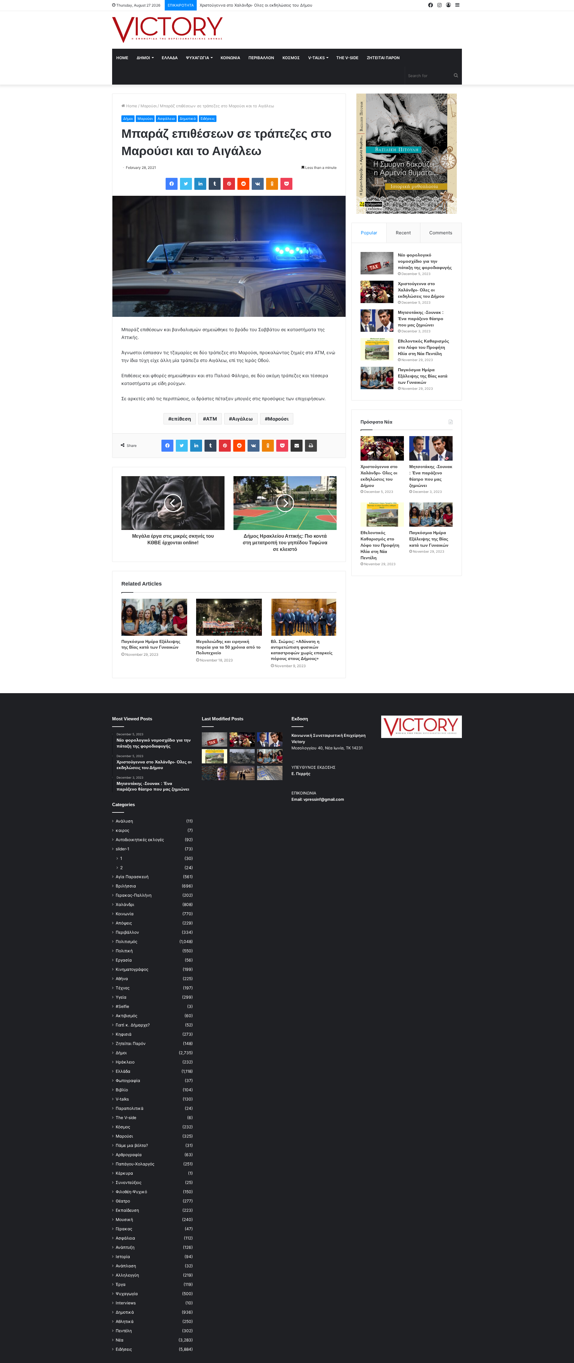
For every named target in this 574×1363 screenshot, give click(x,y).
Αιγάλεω (242, 419)
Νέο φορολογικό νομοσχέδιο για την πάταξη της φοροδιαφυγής (425, 261)
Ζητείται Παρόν (131, 1043)
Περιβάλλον (127, 932)
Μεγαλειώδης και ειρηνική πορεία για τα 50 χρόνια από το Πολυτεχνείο (228, 647)
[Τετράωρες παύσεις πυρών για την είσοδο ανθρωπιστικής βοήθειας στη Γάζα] (270, 773)
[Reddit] (243, 184)
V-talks (316, 57)
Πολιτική (124, 950)
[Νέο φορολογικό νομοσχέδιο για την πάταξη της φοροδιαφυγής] (377, 263)
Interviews (126, 1303)
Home (122, 57)
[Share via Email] (297, 446)
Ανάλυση (124, 821)
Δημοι (143, 57)
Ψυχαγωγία (127, 1293)
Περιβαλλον (261, 57)
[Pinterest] (229, 184)
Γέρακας (124, 1228)
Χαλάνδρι (125, 904)
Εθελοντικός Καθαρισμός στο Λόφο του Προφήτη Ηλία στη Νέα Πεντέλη (423, 347)
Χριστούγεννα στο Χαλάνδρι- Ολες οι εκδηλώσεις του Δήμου (421, 290)
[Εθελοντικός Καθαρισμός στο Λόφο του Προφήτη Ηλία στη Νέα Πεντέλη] (377, 349)
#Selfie (122, 1006)
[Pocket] (286, 184)
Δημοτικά (188, 118)
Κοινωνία (125, 913)
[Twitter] (186, 184)
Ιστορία (123, 1256)
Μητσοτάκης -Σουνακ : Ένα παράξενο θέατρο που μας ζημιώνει (259, 5)
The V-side (347, 57)
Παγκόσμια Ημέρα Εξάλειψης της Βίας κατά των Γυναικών (423, 376)
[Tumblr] (215, 184)
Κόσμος (123, 1126)
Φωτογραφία (128, 1080)
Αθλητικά (125, 1321)
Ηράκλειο (125, 1062)
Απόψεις (124, 923)
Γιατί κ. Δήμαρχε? (133, 1025)
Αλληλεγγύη (127, 1275)
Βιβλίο (122, 1089)
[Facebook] (172, 184)
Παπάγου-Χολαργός (135, 1164)
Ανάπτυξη (125, 1247)
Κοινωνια (230, 57)
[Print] (311, 446)
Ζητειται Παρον (383, 57)
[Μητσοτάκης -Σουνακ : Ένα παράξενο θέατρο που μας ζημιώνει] (377, 320)
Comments (440, 233)
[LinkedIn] (200, 184)
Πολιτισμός (126, 941)
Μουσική (124, 1219)
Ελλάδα (123, 1071)
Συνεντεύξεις (128, 1182)
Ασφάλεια (166, 118)
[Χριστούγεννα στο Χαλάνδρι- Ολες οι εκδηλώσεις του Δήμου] (377, 292)
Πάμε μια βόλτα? (132, 1145)
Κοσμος (291, 57)
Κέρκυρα (124, 1173)
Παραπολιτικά (130, 1108)
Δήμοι (128, 118)
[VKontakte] (258, 184)
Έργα (121, 1284)
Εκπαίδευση (127, 1210)
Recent (403, 233)
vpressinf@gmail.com (323, 799)
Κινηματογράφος (132, 969)
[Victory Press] (167, 30)
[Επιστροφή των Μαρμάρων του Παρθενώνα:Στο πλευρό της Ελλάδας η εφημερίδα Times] (242, 773)
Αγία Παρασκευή (132, 876)
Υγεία (121, 997)
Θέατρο (123, 1201)
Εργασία (124, 960)
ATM (211, 419)
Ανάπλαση (126, 1265)
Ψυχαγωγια (197, 57)
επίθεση (181, 419)
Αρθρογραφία (129, 1154)
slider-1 (122, 848)
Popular (369, 233)
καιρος (122, 830)
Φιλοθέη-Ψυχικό (131, 1191)
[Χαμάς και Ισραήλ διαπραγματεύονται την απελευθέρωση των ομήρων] (242, 756)
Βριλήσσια (126, 886)
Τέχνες (122, 987)
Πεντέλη (124, 1330)
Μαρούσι (149, 105)
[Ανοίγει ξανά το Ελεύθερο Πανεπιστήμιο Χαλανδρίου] (214, 773)
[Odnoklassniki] (272, 184)
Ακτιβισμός (126, 1015)
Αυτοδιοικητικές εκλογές (140, 839)
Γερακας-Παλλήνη (134, 895)
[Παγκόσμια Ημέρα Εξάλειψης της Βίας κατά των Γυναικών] (154, 617)
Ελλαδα (170, 57)
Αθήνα (122, 978)
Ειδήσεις (208, 118)
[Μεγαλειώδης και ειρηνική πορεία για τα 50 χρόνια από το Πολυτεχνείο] (229, 617)
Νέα (119, 1340)
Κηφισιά (124, 1034)
